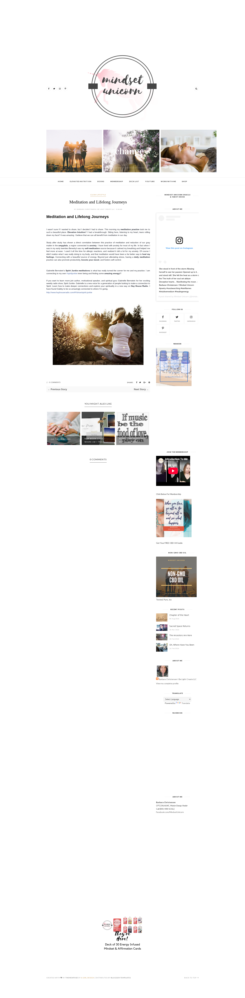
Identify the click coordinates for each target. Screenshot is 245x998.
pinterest (162, 332)
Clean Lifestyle (98, 195)
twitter (177, 321)
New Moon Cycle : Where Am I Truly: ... (96, 440)
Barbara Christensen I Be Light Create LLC (178, 679)
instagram (191, 321)
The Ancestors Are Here (180, 635)
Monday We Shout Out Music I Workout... (132, 440)
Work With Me (168, 181)
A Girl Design (87, 978)
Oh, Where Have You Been (181, 644)
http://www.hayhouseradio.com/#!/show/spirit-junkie (69, 292)
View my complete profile (167, 683)
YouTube (150, 181)
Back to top (190, 978)
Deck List (134, 181)
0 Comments (55, 382)
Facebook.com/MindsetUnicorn (170, 812)
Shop (184, 181)
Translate (185, 703)
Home (61, 181)
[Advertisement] (122, 24)
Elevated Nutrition (80, 181)
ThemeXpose (71, 978)
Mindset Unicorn (181, 296)
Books (100, 181)
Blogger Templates (121, 978)
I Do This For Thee (60, 439)
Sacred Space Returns (179, 626)
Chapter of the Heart (179, 615)
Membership (116, 181)
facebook (163, 321)
